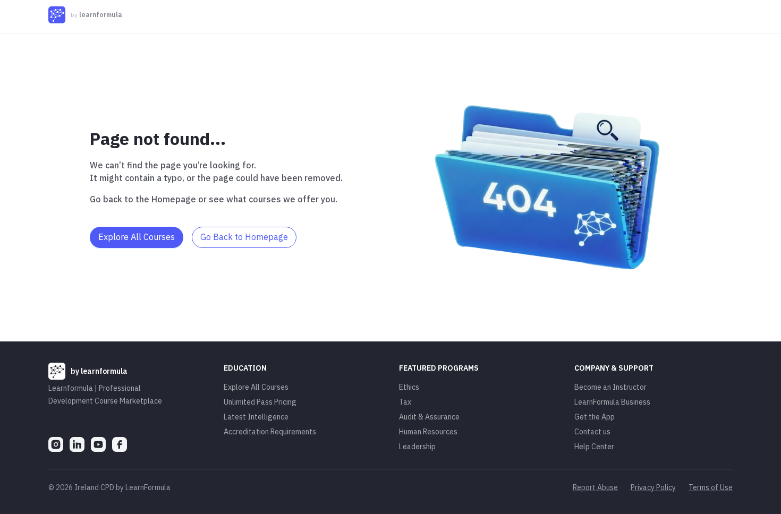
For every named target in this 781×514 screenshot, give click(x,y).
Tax (405, 402)
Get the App (594, 417)
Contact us (592, 431)
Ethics (409, 387)
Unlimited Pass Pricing (260, 402)
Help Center (594, 446)
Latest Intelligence (256, 417)
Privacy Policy (653, 487)
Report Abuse (595, 487)
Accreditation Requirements (270, 431)
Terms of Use (711, 487)
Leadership (417, 446)
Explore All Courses (256, 387)
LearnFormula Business (612, 402)
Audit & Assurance (429, 417)
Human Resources (428, 431)
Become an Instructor (610, 387)
